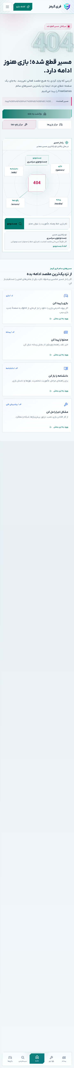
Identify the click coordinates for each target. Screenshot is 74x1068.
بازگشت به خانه (35, 113)
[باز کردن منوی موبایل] (7, 6)
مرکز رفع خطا (17, 124)
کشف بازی (20, 6)
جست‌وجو (12, 223)
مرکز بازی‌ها (52, 124)
